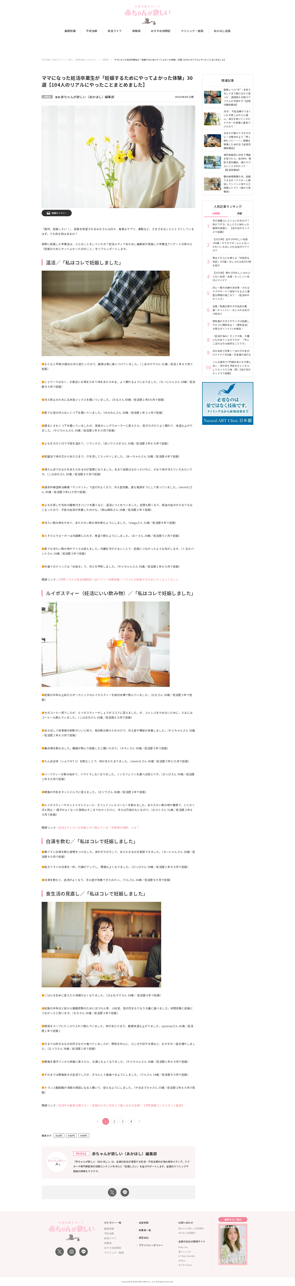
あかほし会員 (222, 31)
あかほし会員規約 (186, 1232)
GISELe (181, 1260)
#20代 (58, 1135)
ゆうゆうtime (185, 1264)
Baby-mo (183, 1247)
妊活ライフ (115, 31)
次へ (139, 1121)
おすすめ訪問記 (161, 31)
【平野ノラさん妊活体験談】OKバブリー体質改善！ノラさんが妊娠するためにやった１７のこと (118, 579)
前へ (98, 1121)
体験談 (136, 31)
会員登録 (144, 1222)
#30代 (71, 1135)
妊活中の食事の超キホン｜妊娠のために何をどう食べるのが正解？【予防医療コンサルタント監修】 (121, 1105)
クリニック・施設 (192, 31)
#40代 (83, 1135)
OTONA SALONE (186, 1256)
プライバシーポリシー (151, 1245)
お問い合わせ (185, 1222)
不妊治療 (91, 31)
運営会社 (144, 1237)
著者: (84, 97)
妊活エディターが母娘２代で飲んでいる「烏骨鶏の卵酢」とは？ (98, 827)
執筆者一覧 (145, 1230)
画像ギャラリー (59, 212)
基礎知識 (70, 31)
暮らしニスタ (184, 1251)
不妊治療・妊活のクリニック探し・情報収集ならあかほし (69, 60)
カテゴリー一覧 (112, 1222)
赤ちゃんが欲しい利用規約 (191, 1228)
